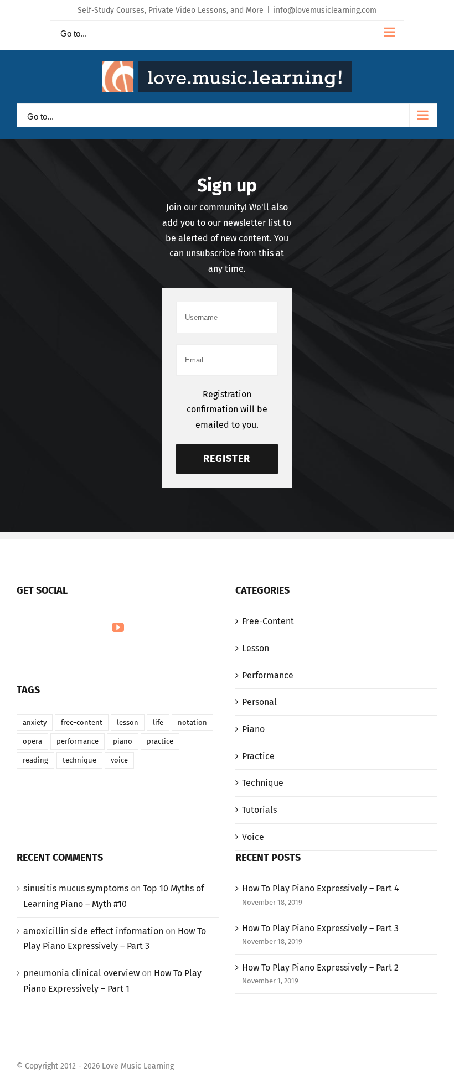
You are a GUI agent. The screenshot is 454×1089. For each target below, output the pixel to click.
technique (79, 760)
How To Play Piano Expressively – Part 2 (320, 967)
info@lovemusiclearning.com (325, 10)
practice (160, 741)
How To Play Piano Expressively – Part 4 (320, 888)
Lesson (255, 648)
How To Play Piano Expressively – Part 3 (320, 928)
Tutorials (259, 810)
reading (35, 760)
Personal (259, 702)
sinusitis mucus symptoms (75, 888)
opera (32, 741)
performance (77, 741)
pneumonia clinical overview (81, 973)
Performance (267, 675)
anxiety (35, 722)
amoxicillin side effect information (93, 931)
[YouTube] (118, 627)
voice (119, 760)
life (158, 722)
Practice (258, 756)
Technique (262, 782)
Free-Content (268, 621)
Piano (253, 729)
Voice (253, 837)
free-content (81, 722)
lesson (127, 722)
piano (122, 741)
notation (192, 722)
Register (226, 459)
